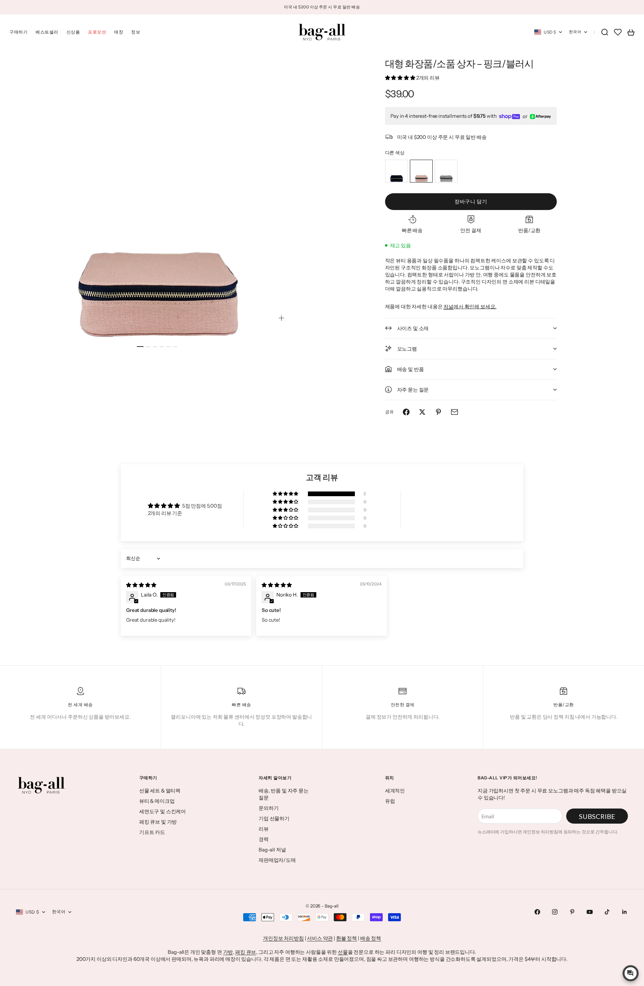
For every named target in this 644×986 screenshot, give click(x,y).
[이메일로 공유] (454, 412)
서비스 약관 (320, 938)
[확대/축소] (281, 318)
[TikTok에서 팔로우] (607, 912)
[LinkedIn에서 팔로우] (624, 912)
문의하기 (268, 808)
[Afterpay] (540, 116)
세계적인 (395, 790)
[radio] (396, 171)
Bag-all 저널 (272, 849)
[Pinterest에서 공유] (438, 412)
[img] (141, 585)
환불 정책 (346, 938)
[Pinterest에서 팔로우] (572, 912)
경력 (264, 839)
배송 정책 (370, 938)
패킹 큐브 (245, 952)
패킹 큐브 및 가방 (158, 822)
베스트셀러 (47, 32)
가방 (228, 952)
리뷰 (264, 829)
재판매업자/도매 (277, 860)
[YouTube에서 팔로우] (589, 912)
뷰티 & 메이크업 (157, 801)
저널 (448, 306)
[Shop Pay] (509, 116)
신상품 (73, 32)
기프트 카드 (152, 832)
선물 (343, 952)
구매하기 (18, 32)
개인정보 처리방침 (283, 938)
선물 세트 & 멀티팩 (159, 790)
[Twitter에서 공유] (422, 412)
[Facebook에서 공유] (406, 412)
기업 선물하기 (274, 818)
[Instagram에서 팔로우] (554, 912)
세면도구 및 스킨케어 (162, 811)
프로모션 (97, 32)
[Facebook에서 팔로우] (537, 912)
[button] (400, 77)
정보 (135, 32)
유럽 (390, 801)
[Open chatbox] (631, 973)
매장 (118, 32)
